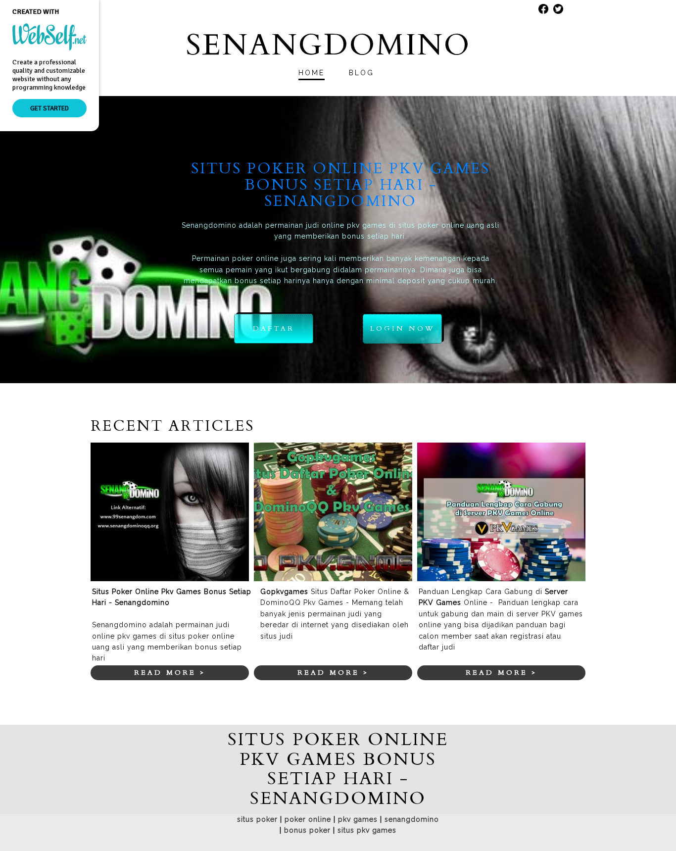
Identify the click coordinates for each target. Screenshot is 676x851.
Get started (49, 108)
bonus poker (307, 830)
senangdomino (412, 819)
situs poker (257, 819)
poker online (308, 819)
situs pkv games (367, 830)
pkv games (358, 819)
